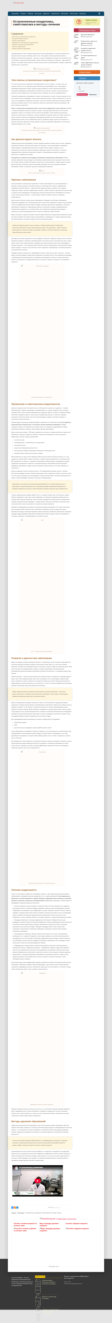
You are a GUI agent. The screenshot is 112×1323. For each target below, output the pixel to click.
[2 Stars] (49, 1207)
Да (79, 87)
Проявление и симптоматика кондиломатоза (25, 42)
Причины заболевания (18, 40)
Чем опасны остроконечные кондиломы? (24, 36)
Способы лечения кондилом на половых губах (25, 1224)
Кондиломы (21, 1213)
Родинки (30, 13)
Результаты (93, 94)
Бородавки (15, 13)
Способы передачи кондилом (76, 1223)
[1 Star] (48, 1207)
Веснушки (38, 13)
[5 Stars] (52, 1207)
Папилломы (74, 13)
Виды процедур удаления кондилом (49, 1224)
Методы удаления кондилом (24, 1244)
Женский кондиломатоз (87, 34)
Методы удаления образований (21, 48)
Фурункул (82, 13)
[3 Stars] (50, 1207)
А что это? (81, 91)
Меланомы (64, 13)
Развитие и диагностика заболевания (23, 44)
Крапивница (55, 13)
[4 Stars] (51, 1207)
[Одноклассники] (15, 1207)
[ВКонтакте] (12, 1207)
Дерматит (46, 13)
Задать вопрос (91, 20)
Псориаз (23, 13)
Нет (80, 89)
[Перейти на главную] (56, 2)
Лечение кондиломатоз (18, 46)
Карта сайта (67, 1281)
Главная (13, 1213)
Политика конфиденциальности (73, 1283)
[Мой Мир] (17, 1207)
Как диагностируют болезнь (20, 38)
